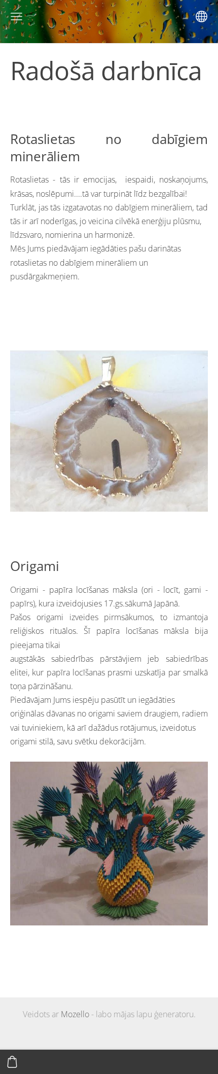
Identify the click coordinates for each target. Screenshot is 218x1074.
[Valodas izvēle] (201, 16)
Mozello (75, 1014)
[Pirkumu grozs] (12, 1062)
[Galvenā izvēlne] (16, 16)
